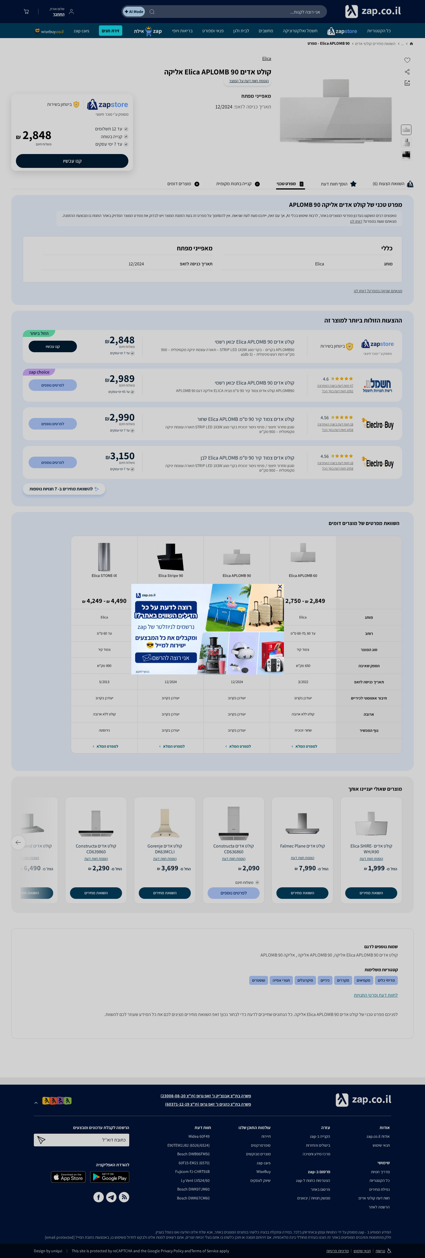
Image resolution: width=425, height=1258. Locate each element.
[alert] (212, 629)
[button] (280, 586)
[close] (280, 586)
